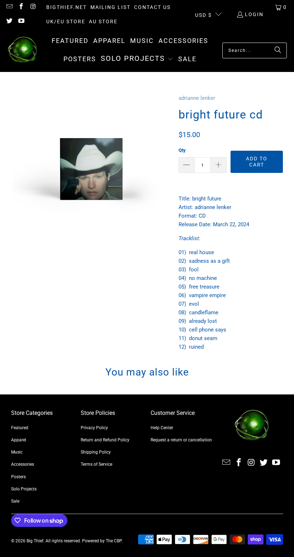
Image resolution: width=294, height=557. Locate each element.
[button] (137, 59)
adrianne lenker (197, 98)
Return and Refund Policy (105, 439)
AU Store (103, 21)
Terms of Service (96, 464)
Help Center (162, 427)
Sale (15, 501)
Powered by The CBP (102, 540)
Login (254, 14)
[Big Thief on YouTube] (21, 21)
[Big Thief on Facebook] (21, 7)
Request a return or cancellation (181, 439)
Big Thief (35, 540)
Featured (19, 427)
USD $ (203, 15)
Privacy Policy (94, 427)
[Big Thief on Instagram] (33, 7)
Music (17, 452)
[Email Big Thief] (9, 7)
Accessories (22, 464)
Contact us (152, 7)
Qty (182, 150)
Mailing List (110, 7)
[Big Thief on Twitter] (9, 21)
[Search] (278, 50)
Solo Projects (24, 488)
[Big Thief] (22, 50)
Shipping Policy (96, 452)
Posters (18, 476)
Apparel (18, 439)
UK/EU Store (65, 21)
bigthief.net (66, 7)
